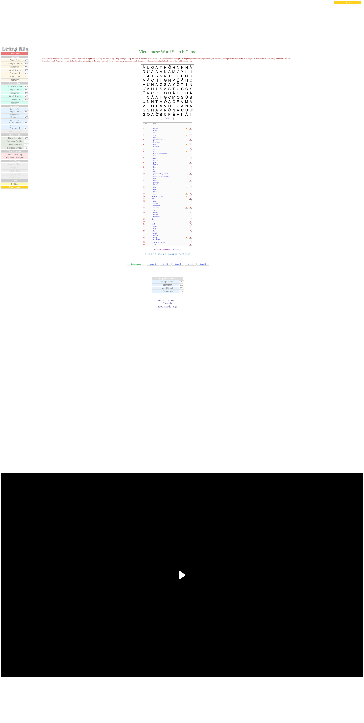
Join (348, 2)
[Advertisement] (182, 26)
